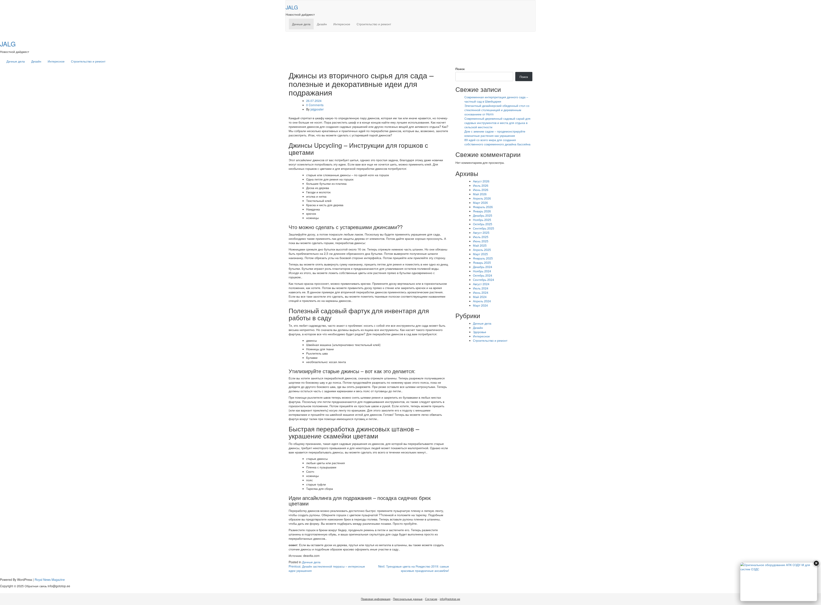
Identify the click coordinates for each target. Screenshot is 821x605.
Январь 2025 (482, 262)
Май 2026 (480, 194)
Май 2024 (480, 297)
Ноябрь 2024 (482, 271)
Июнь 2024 (480, 292)
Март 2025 (480, 254)
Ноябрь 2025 (482, 220)
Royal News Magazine (50, 579)
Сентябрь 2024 (483, 279)
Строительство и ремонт (374, 24)
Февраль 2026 (483, 207)
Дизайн (322, 24)
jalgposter (317, 109)
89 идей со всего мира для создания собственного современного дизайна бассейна (497, 142)
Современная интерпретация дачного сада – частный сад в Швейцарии (496, 99)
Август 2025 (481, 232)
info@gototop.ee (450, 599)
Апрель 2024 (482, 301)
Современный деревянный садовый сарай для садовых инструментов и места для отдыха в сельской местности (497, 122)
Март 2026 (480, 202)
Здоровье (479, 332)
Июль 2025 (480, 237)
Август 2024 (481, 284)
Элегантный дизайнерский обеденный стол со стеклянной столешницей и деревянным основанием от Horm (496, 109)
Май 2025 (480, 245)
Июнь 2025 (480, 241)
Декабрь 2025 (482, 215)
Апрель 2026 (482, 198)
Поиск (460, 69)
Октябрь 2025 (482, 224)
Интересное (341, 24)
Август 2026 (481, 181)
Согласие (431, 599)
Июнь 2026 (480, 190)
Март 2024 (480, 305)
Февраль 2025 (483, 258)
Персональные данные (407, 599)
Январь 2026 (482, 211)
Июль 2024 (480, 288)
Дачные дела (301, 24)
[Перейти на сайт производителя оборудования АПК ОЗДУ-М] (778, 582)
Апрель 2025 (482, 249)
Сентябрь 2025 (483, 228)
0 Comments (314, 105)
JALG (292, 7)
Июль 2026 (480, 185)
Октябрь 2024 (482, 275)
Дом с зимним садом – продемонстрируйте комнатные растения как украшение (494, 133)
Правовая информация (375, 599)
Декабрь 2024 (482, 267)
